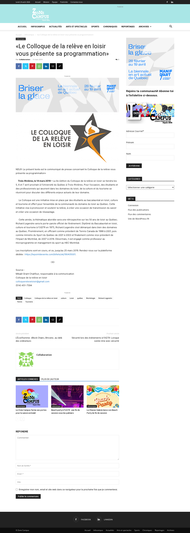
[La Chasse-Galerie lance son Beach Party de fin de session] (103, 396)
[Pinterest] (32, 66)
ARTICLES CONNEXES (28, 379)
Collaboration (24, 59)
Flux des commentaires (139, 214)
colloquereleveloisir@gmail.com (32, 281)
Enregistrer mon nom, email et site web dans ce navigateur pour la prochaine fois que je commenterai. (68, 489)
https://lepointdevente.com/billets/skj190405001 (50, 254)
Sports (95, 26)
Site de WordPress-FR (138, 218)
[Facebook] (167, 2)
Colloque (27, 298)
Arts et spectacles (76, 26)
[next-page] (22, 419)
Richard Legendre (105, 298)
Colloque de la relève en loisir (46, 298)
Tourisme (29, 302)
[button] (170, 26)
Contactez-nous (77, 2)
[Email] (53, 66)
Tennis (19, 302)
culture (63, 298)
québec (80, 298)
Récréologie (90, 298)
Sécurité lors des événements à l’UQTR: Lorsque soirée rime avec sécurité (95, 339)
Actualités (55, 26)
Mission (46, 2)
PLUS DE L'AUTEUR (50, 379)
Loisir (72, 298)
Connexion (133, 205)
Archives (144, 26)
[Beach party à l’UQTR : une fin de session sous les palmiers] (67, 396)
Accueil (38, 2)
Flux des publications (138, 209)
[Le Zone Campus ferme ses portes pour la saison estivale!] (32, 396)
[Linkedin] (172, 2)
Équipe (54, 2)
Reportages (128, 26)
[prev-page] (17, 419)
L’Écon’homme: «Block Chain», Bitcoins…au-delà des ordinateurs (39, 339)
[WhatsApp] (39, 66)
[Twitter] (25, 66)
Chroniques (110, 26)
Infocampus (38, 26)
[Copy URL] (60, 66)
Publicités (64, 2)
